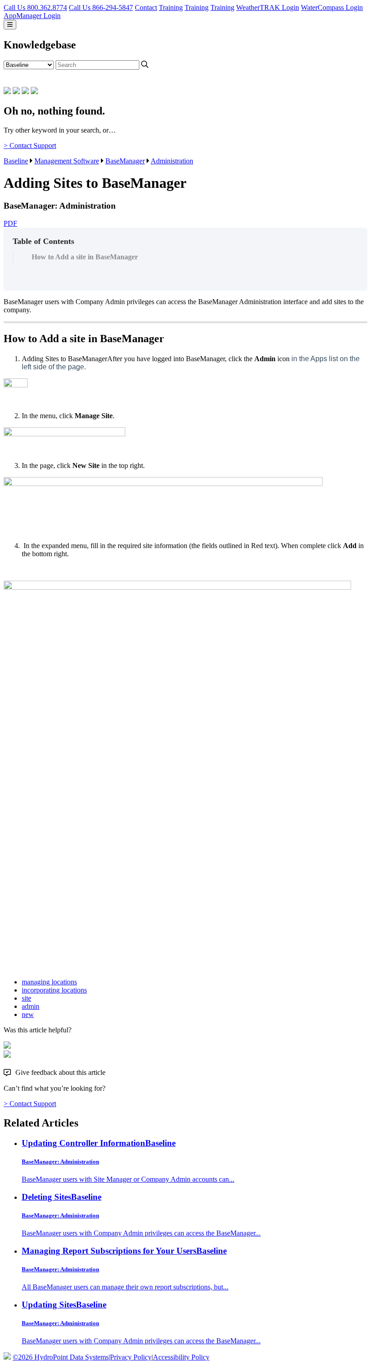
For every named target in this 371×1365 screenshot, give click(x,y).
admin (30, 1006)
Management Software (66, 161)
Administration (172, 161)
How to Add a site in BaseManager (85, 257)
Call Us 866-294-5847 (101, 7)
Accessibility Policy (181, 1357)
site (26, 998)
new (28, 1014)
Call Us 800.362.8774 (35, 7)
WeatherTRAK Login (267, 7)
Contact (146, 7)
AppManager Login (32, 15)
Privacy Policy (131, 1357)
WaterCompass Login (332, 7)
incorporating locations (54, 990)
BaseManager (125, 161)
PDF (10, 223)
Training (171, 7)
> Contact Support (30, 145)
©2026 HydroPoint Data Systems (61, 1357)
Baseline (16, 161)
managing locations (49, 982)
